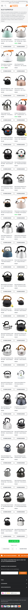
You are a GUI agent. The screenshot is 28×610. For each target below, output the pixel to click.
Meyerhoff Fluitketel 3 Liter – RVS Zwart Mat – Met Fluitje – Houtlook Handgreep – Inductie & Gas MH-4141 (7, 310)
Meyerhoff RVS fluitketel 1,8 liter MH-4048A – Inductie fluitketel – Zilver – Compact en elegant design (7, 334)
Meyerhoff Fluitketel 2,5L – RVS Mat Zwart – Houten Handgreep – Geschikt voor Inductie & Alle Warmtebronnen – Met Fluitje (7, 89)
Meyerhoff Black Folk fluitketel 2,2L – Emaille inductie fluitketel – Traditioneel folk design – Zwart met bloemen (7, 138)
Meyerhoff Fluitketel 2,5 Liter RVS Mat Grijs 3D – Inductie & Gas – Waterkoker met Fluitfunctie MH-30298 (20, 457)
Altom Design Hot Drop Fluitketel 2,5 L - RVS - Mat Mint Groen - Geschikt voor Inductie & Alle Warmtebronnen (20, 65)
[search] (5, 5)
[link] (7, 32)
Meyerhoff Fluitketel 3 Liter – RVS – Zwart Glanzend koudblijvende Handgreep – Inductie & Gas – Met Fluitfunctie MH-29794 (7, 408)
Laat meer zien (14, 541)
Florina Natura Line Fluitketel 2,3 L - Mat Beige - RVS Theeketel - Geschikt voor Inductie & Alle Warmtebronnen (21, 212)
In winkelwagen (7, 46)
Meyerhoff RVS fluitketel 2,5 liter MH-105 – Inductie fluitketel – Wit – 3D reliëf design (21, 530)
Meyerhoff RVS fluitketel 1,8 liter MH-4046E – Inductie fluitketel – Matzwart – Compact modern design (7, 163)
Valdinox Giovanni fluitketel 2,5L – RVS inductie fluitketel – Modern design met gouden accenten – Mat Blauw (7, 261)
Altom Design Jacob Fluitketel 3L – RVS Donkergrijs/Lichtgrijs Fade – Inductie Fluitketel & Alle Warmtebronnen (21, 505)
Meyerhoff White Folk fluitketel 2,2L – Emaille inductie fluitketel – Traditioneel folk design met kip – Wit (21, 163)
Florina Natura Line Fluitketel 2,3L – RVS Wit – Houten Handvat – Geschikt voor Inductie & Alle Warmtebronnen (7, 65)
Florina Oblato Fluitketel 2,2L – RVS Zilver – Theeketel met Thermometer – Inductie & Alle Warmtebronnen (7, 236)
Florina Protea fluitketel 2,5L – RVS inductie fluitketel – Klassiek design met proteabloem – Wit (20, 383)
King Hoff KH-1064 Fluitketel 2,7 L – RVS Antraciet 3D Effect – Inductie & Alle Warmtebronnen (21, 408)
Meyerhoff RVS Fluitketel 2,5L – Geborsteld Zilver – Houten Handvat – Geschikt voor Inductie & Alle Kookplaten (21, 187)
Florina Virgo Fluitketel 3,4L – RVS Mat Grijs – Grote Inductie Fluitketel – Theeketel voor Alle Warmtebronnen (7, 481)
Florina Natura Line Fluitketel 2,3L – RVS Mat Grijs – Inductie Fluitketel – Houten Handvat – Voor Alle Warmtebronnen (20, 40)
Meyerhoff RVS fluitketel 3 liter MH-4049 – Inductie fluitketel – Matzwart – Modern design (20, 334)
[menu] (2, 6)
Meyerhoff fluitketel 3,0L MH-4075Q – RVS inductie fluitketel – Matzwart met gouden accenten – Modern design (20, 285)
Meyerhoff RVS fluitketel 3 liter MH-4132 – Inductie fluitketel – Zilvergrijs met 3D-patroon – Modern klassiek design (7, 383)
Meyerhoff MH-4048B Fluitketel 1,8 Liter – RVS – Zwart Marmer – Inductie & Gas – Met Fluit (21, 138)
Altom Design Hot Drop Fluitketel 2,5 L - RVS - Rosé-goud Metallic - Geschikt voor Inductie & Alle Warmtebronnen (21, 89)
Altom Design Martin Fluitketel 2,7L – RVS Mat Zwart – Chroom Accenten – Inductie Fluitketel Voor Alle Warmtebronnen (7, 187)
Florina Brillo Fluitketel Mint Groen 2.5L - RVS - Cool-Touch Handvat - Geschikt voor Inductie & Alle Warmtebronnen (7, 40)
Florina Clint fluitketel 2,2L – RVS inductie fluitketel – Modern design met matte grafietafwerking (7, 457)
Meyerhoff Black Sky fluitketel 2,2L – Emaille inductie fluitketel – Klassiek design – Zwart (7, 285)
